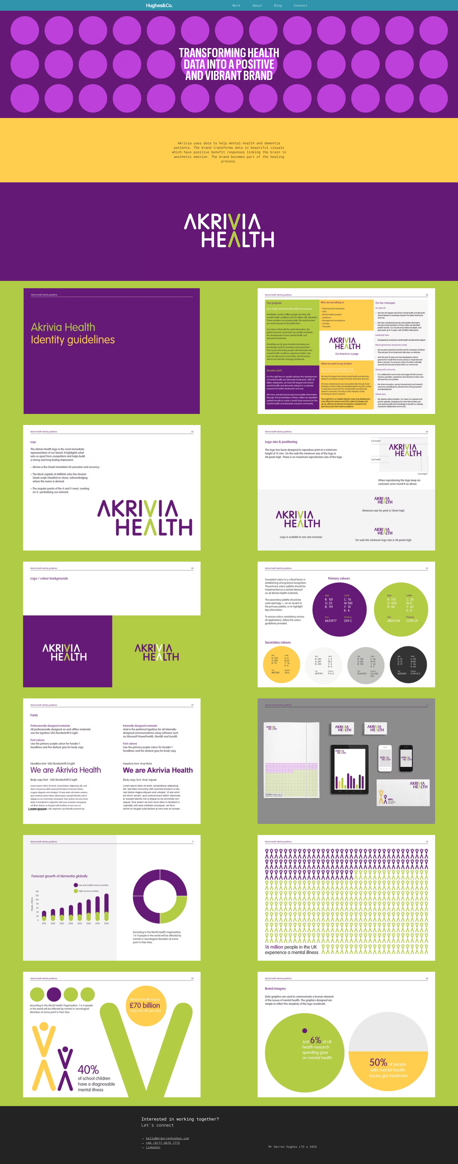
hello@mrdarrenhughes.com (167, 1138)
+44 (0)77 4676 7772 (163, 1143)
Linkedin (153, 1147)
